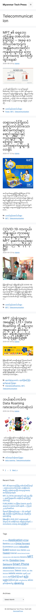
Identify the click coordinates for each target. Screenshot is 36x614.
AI (3, 540)
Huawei (6, 553)
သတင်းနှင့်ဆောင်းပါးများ (13, 109)
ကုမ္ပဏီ (25, 573)
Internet (13, 553)
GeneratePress (18, 611)
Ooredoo (14, 560)
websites (19, 573)
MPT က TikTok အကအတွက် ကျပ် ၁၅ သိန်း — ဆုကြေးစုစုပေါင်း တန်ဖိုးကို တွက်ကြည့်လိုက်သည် (17, 498)
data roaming (10, 460)
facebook (12, 550)
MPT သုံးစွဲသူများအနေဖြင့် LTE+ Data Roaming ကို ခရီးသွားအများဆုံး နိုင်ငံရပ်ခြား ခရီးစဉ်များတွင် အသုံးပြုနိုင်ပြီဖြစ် (18, 327)
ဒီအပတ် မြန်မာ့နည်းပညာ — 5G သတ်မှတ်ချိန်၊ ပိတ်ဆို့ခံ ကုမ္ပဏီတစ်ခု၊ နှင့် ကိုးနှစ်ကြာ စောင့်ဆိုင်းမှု (17, 513)
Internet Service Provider (23, 553)
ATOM (25, 540)
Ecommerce (8, 546)
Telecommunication (22, 112)
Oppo (22, 560)
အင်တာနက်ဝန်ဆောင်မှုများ (14, 457)
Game (18, 550)
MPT (12, 112)
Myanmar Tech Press (15, 4)
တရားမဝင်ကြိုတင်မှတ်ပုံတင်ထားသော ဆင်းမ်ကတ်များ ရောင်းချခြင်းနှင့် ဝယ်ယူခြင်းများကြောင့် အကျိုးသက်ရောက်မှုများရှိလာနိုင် (16, 135)
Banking (6, 543)
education (24, 546)
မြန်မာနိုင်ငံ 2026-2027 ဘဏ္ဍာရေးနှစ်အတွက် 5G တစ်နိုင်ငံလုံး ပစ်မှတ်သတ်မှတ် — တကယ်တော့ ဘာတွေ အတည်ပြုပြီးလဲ (18, 521)
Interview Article (7, 557)
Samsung (7, 564)
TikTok (24, 570)
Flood (7, 112)
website (11, 573)
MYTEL (6, 560)
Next (15, 470)
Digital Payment (23, 543)
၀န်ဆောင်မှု (19, 583)
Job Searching (15, 557)
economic (16, 546)
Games (23, 550)
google (28, 550)
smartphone (9, 567)
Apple (6, 540)
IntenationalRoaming (12, 386)
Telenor (18, 570)
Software (18, 568)
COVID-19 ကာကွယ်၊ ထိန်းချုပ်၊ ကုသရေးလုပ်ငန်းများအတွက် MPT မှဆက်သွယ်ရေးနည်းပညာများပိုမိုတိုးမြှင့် (18, 238)
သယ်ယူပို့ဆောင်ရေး (23, 580)
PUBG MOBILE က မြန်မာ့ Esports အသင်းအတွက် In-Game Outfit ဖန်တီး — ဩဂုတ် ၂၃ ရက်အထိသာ (17, 506)
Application (15, 540)
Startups (24, 568)
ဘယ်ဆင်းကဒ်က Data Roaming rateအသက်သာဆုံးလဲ (18, 403)
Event (6, 549)
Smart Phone (21, 564)
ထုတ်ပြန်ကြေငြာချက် (15, 576)
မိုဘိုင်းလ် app (13, 580)
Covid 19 (12, 543)
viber (27, 570)
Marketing (23, 557)
